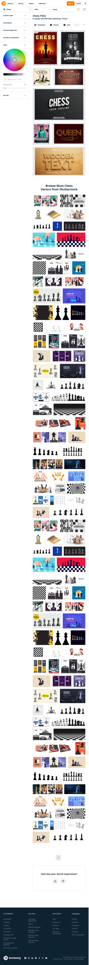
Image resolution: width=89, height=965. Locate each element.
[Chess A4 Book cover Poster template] (72, 48)
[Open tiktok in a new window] (39, 958)
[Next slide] (82, 25)
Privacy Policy (68, 959)
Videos (31, 3)
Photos (21, 3)
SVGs (68, 25)
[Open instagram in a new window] (29, 958)
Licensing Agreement (32, 920)
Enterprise (7, 928)
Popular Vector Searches (33, 931)
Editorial (42, 3)
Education (7, 932)
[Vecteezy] (3, 3)
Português (75, 925)
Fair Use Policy (79, 959)
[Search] (78, 9)
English (74, 919)
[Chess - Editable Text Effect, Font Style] (69, 77)
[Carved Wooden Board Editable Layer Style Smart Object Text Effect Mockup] (59, 161)
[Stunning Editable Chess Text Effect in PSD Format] (59, 104)
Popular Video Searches (33, 941)
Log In (79, 3)
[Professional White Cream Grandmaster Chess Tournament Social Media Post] (42, 77)
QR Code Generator (10, 948)
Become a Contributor (57, 933)
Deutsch (75, 928)
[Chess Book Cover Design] (45, 48)
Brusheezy (7, 919)
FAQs (54, 919)
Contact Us (56, 922)
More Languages (78, 935)
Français (75, 932)
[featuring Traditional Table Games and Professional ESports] (41, 134)
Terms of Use (58, 959)
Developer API (8, 935)
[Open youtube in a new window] (46, 958)
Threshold (7, 84)
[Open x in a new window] (43, 958)
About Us (56, 925)
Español (74, 922)
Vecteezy (6, 922)
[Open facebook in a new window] (25, 958)
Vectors (10, 3)
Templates (41, 25)
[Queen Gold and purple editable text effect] (68, 134)
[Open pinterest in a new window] (36, 958)
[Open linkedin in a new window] (32, 958)
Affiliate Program (34, 927)
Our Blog (56, 928)
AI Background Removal (8, 944)
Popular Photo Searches (33, 936)
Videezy (6, 925)
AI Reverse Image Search (9, 939)
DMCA (30, 924)
